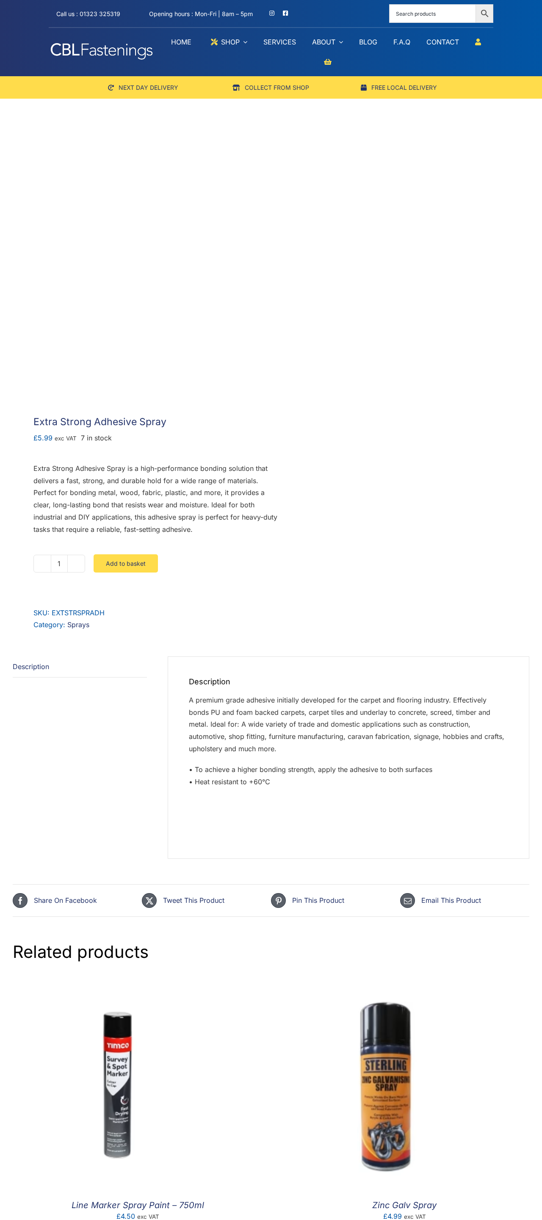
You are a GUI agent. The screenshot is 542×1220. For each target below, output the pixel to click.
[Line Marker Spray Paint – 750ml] (118, 986)
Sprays (78, 624)
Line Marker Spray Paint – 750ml (138, 1205)
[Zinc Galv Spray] (385, 986)
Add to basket (126, 563)
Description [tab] (31, 666)
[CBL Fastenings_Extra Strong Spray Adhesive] (137, 271)
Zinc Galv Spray (404, 1205)
